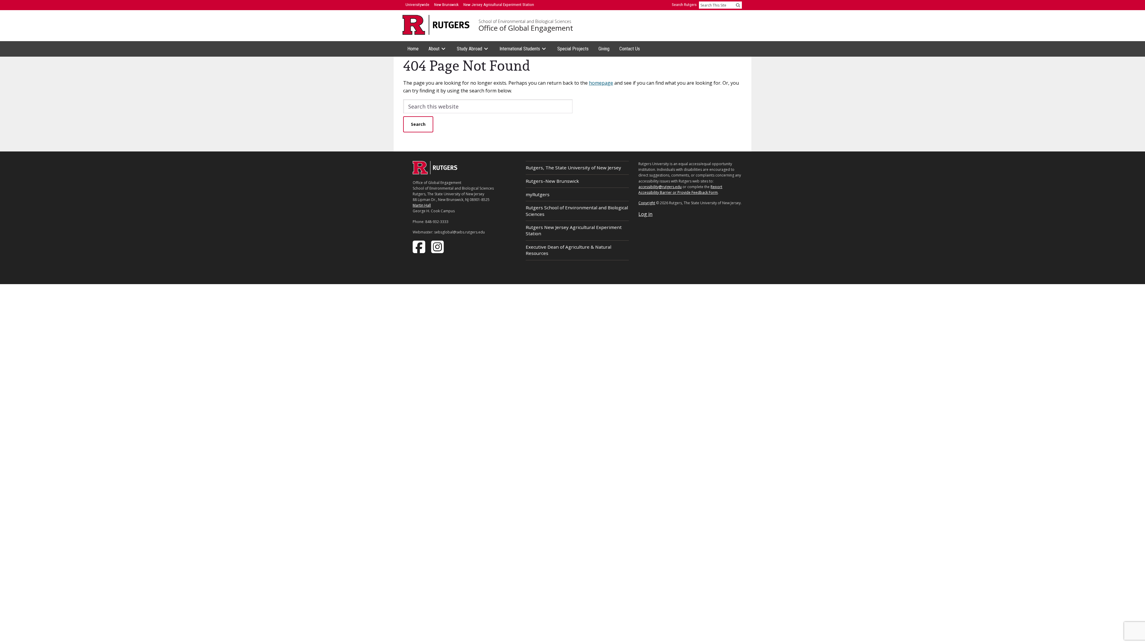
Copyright (646, 202)
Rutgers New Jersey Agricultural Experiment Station (574, 230)
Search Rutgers (684, 4)
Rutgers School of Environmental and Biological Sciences (577, 211)
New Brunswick (446, 4)
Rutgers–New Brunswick (552, 181)
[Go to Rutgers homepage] (435, 172)
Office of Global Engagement (526, 28)
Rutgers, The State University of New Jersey (573, 168)
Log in (645, 214)
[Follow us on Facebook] (419, 246)
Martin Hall (422, 205)
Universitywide (417, 4)
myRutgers (538, 194)
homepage (601, 83)
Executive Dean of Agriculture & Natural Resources (568, 250)
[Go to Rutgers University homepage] (436, 25)
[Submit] (738, 5)
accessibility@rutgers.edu (660, 186)
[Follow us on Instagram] (438, 246)
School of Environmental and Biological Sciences (525, 21)
